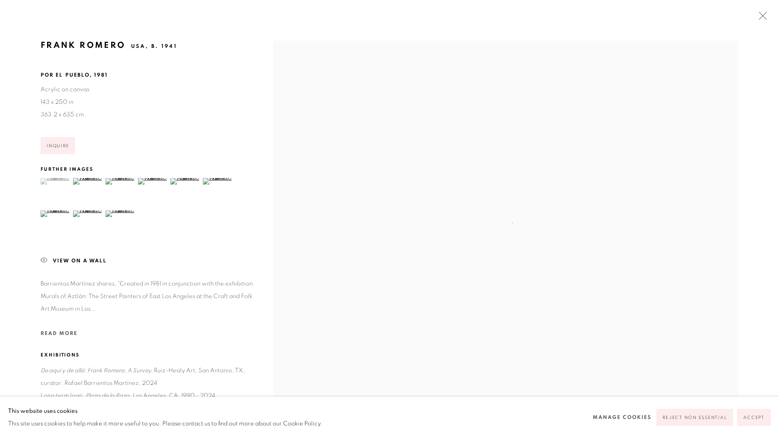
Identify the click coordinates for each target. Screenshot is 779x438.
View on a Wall (80, 261)
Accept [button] (754, 417)
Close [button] (761, 18)
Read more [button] (59, 333)
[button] (56, 181)
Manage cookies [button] (622, 417)
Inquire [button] (58, 146)
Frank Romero (83, 45)
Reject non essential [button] (695, 417)
